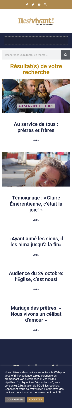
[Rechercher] (65, 55)
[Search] (45, 4)
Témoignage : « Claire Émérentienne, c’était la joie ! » (36, 204)
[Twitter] (33, 4)
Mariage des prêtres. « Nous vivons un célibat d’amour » (36, 314)
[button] (36, 40)
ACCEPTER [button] (35, 399)
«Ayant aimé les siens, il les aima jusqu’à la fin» (36, 242)
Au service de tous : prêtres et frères (36, 127)
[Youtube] (39, 4)
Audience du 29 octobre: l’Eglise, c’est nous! (36, 276)
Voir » (36, 140)
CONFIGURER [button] (15, 399)
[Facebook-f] (27, 4)
